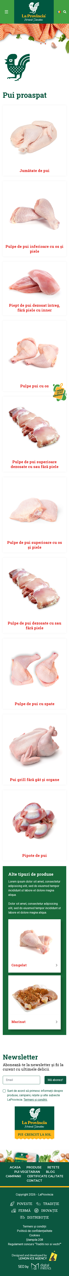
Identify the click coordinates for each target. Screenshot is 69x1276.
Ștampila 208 (34, 1239)
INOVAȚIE (49, 1210)
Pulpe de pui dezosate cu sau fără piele (34, 625)
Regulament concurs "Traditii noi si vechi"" (34, 1244)
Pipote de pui (34, 855)
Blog (50, 1172)
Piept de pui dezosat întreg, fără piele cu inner (34, 307)
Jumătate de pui (34, 170)
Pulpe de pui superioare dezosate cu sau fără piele (35, 464)
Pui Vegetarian (27, 1172)
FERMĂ (24, 1210)
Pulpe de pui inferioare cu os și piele (34, 249)
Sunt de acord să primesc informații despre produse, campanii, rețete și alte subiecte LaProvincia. (35, 1095)
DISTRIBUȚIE (38, 1217)
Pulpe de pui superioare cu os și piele (34, 545)
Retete (53, 1167)
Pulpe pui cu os (34, 386)
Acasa (15, 1167)
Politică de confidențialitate (34, 1231)
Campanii (13, 1176)
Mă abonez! (55, 1080)
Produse (34, 1167)
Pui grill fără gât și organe (34, 779)
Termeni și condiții (34, 1226)
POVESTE (24, 1203)
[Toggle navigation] (6, 12)
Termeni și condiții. (35, 1099)
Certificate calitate (45, 1176)
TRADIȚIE (51, 1203)
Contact (34, 1180)
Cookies (34, 1235)
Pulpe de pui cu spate (34, 703)
